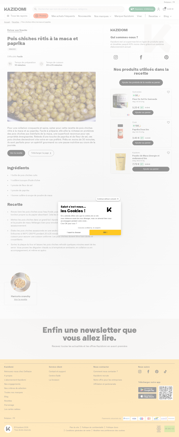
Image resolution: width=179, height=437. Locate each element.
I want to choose (74, 232)
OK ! (105, 232)
